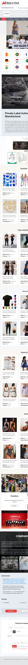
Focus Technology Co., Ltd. (18, 659)
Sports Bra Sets (6, 583)
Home (4, 19)
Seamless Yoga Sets (10, 582)
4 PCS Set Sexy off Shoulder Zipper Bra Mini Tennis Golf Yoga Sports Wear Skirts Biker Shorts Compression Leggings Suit (9, 373)
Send (14, 646)
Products (11, 19)
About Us (17, 19)
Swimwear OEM (22, 583)
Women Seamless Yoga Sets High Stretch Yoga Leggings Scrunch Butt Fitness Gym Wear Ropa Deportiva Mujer (10, 189)
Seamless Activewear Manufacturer (18, 579)
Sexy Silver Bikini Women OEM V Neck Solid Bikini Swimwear (10, 461)
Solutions (23, 19)
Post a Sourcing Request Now (19, 648)
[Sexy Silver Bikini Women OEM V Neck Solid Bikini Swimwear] (10, 451)
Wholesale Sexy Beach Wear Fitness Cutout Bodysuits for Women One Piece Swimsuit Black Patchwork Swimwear (9, 434)
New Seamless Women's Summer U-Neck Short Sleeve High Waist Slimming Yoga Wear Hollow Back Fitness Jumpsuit (10, 250)
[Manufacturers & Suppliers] (10, 3)
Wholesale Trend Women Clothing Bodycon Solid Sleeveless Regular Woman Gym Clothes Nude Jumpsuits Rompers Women (10, 277)
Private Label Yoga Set (8, 580)
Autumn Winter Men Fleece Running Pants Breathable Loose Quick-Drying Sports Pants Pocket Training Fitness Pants (9, 338)
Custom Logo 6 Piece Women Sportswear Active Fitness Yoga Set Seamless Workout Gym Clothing (10, 216)
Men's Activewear (14, 583)
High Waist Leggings (19, 582)
